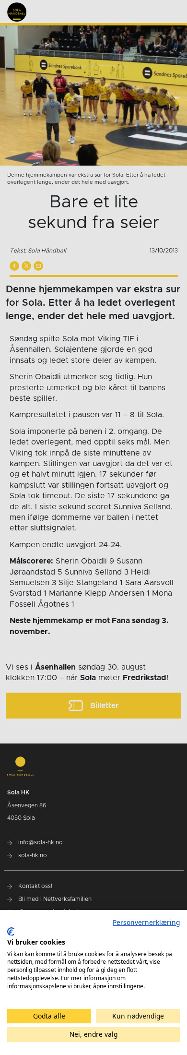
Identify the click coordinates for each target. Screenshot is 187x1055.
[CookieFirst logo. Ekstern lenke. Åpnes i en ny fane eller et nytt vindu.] (10, 931)
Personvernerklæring (146, 922)
